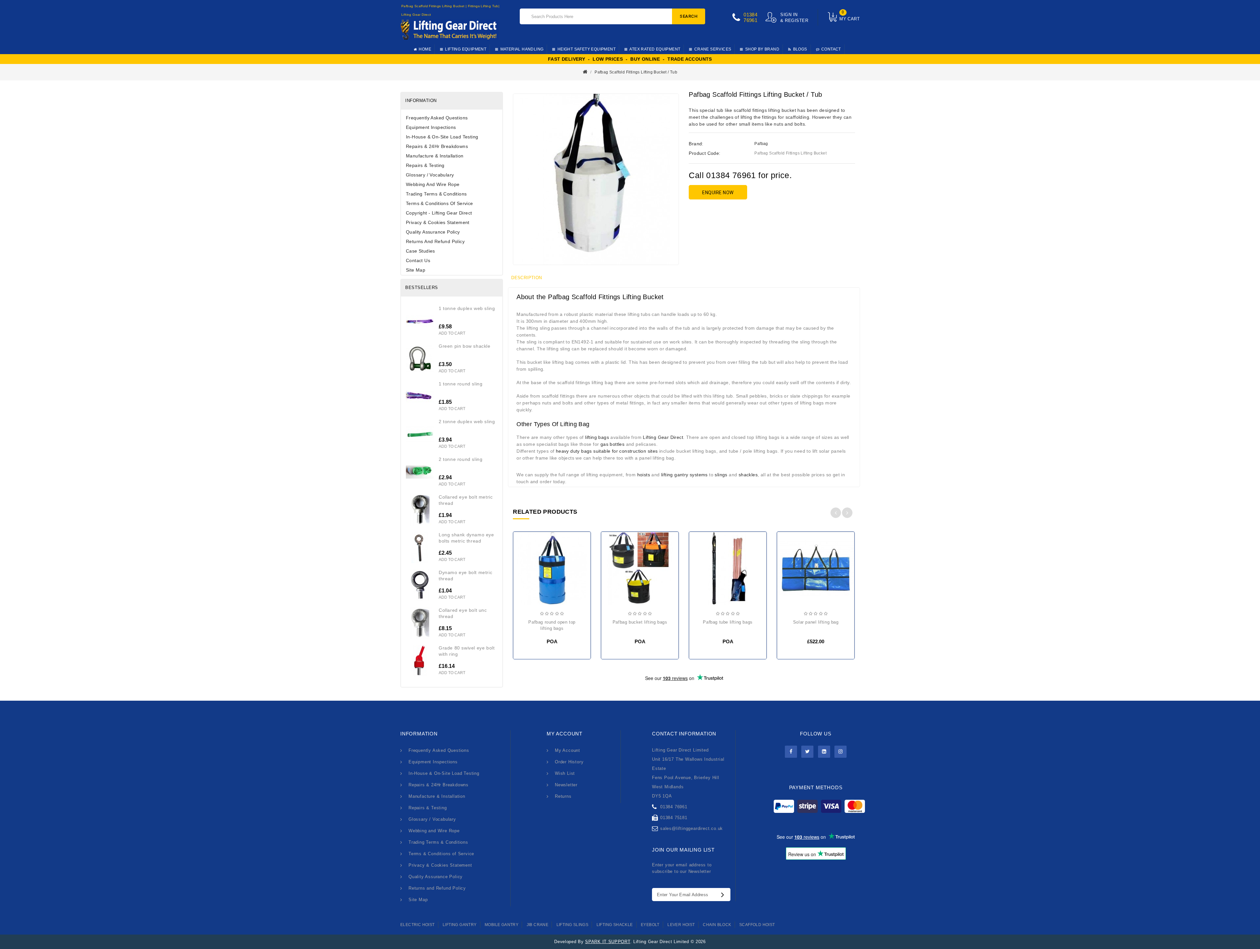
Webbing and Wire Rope (432, 184)
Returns (563, 796)
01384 (750, 14)
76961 (750, 20)
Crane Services (712, 49)
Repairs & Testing (425, 165)
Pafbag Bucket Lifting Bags (640, 622)
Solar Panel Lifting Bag (816, 622)
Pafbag (761, 143)
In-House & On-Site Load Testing (442, 136)
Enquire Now (718, 192)
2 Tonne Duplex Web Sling (467, 421)
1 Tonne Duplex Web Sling (467, 308)
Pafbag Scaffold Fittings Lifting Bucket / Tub (636, 72)
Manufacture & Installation (434, 155)
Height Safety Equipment (586, 49)
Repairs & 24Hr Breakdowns (437, 146)
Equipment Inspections (431, 127)
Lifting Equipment (465, 49)
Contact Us (418, 260)
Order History (569, 761)
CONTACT (831, 49)
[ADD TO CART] (787, 571)
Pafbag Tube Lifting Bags (727, 622)
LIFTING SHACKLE (615, 924)
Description (526, 277)
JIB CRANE (538, 924)
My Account (567, 750)
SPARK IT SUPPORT (607, 941)
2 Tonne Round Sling (460, 459)
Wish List (565, 773)
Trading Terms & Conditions (436, 193)
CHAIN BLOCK (717, 924)
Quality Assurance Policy (433, 232)
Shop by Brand (762, 49)
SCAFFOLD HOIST (757, 924)
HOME (425, 49)
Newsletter (566, 784)
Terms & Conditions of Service (439, 203)
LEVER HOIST (681, 924)
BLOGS (800, 49)
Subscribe (724, 894)
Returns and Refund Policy (435, 241)
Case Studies (420, 251)
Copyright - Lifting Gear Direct (439, 213)
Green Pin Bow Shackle (465, 346)
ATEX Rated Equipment (654, 49)
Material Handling (522, 49)
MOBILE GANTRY (501, 924)
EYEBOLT (650, 924)
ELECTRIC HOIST (417, 924)
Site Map (415, 270)
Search (689, 16)
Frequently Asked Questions (437, 117)
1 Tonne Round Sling (460, 383)
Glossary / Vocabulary (430, 174)
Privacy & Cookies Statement (438, 222)
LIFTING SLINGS (572, 924)
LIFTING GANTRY (460, 924)
